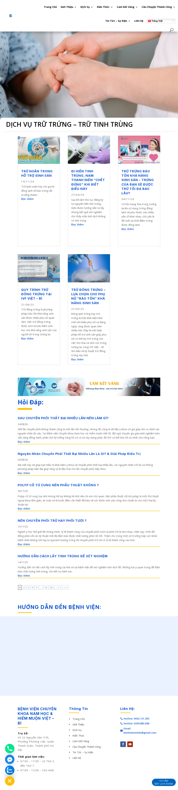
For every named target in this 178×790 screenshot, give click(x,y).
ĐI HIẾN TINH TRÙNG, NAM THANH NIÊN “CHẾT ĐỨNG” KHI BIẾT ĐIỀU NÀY (88, 180)
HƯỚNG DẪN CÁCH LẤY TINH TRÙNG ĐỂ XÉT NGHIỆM (63, 556)
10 (45, 587)
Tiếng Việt (157, 21)
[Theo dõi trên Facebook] (123, 744)
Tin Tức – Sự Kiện (116, 20)
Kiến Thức (103, 7)
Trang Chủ (50, 7)
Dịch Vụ (85, 7)
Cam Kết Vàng (125, 7)
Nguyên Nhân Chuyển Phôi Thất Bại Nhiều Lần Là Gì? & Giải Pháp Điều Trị (79, 454)
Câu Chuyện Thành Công (157, 7)
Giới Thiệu (67, 7)
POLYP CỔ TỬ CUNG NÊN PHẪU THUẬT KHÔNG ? (58, 485)
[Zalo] (9, 770)
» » (66, 587)
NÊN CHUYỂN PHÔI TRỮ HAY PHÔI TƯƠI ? (52, 520)
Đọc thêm (27, 199)
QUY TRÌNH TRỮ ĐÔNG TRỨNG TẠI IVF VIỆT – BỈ (36, 294)
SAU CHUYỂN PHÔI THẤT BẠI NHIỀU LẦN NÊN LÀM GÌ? (63, 418)
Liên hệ (138, 20)
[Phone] (9, 748)
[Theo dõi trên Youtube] (130, 744)
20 (51, 587)
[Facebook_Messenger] (9, 759)
